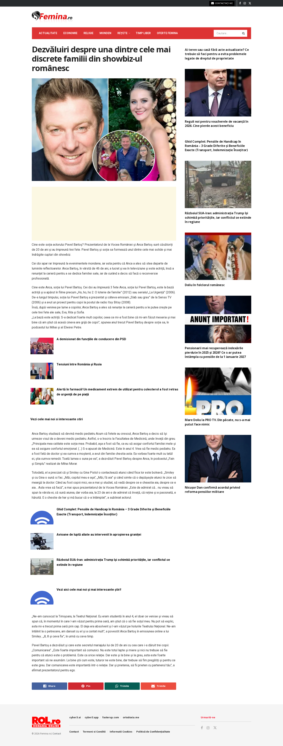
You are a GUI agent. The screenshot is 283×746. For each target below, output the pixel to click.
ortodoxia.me (131, 717)
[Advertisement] (104, 214)
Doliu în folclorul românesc (204, 285)
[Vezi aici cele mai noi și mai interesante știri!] (42, 602)
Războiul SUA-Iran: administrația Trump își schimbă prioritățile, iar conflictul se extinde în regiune (113, 562)
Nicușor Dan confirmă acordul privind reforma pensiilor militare (212, 489)
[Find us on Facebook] (240, 3)
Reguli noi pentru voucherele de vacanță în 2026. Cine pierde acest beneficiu (216, 123)
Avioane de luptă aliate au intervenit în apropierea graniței (99, 534)
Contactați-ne (223, 3)
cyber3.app (92, 717)
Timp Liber (143, 33)
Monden (105, 33)
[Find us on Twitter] (250, 3)
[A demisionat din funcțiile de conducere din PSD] (42, 352)
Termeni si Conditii (94, 731)
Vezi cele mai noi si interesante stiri (56, 419)
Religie (88, 33)
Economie (70, 33)
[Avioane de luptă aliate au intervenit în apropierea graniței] (42, 547)
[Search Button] (243, 33)
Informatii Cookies (121, 731)
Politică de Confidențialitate (153, 731)
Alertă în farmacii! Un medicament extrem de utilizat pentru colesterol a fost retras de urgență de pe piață (117, 392)
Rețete (122, 33)
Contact (57, 733)
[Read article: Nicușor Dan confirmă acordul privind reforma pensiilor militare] (218, 458)
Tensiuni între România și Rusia (79, 364)
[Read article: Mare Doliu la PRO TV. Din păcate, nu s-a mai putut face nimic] (218, 391)
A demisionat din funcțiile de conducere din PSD (91, 339)
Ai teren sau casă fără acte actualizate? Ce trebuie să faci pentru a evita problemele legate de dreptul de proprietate (217, 54)
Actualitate (48, 33)
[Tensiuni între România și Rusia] (42, 377)
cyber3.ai (75, 717)
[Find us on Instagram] (245, 3)
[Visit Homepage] (52, 17)
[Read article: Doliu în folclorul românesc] (218, 256)
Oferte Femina (167, 33)
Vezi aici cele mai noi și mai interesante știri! (89, 589)
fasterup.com (110, 717)
